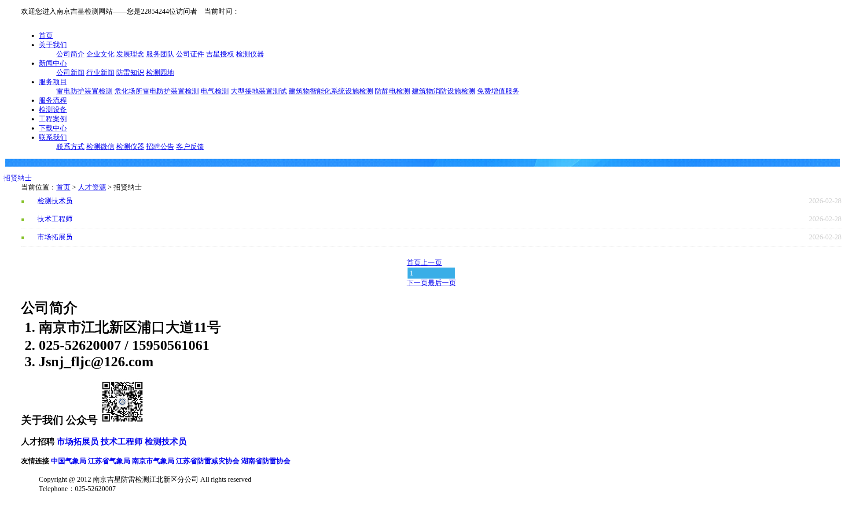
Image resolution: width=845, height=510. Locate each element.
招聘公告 (160, 146)
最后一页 (442, 283)
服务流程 (53, 100)
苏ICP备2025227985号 (72, 498)
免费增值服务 (498, 91)
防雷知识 (130, 72)
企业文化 (100, 54)
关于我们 (53, 44)
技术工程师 (55, 219)
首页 (46, 35)
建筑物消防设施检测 (443, 91)
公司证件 (190, 54)
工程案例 (53, 119)
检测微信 (100, 146)
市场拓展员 (55, 237)
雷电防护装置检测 (84, 91)
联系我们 (53, 137)
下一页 (417, 283)
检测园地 (160, 72)
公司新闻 (70, 72)
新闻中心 (53, 63)
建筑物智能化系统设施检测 (331, 91)
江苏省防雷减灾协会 (207, 461)
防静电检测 (392, 91)
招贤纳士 (18, 178)
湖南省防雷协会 (265, 461)
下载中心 (53, 128)
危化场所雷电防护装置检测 (156, 91)
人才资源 (92, 187)
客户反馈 (190, 146)
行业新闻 (100, 72)
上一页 (431, 262)
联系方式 (70, 146)
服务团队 (160, 54)
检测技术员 (55, 201)
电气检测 (215, 91)
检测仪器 (250, 54)
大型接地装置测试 (259, 91)
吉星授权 (220, 54)
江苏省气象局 (109, 461)
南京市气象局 (153, 461)
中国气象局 (68, 461)
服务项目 (53, 82)
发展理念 (130, 54)
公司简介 (70, 54)
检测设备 (53, 109)
